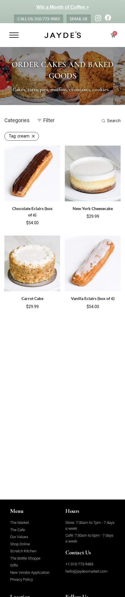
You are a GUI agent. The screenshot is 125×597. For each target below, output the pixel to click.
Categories (17, 120)
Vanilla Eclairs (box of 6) (93, 298)
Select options (20, 222)
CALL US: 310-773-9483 (38, 18)
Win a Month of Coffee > (62, 7)
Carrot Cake (32, 298)
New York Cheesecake (93, 208)
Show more (47, 222)
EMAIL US (79, 18)
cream (19, 136)
